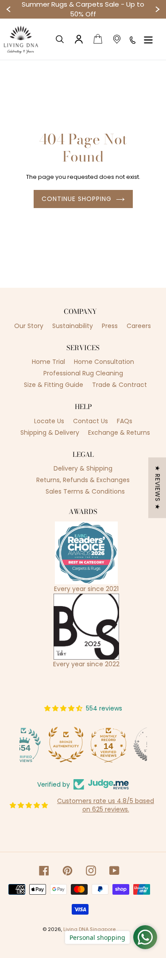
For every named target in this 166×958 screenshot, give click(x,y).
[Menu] (148, 39)
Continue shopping (77, 198)
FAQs (124, 421)
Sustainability (72, 325)
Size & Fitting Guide (53, 384)
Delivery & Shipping (83, 468)
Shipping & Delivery (49, 432)
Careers (139, 325)
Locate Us (49, 421)
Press (110, 325)
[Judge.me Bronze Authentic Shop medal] (40, 744)
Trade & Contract (119, 384)
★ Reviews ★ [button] (157, 487)
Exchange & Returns (119, 432)
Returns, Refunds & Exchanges (83, 479)
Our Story (28, 325)
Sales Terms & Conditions (85, 491)
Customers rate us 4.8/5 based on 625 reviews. (105, 805)
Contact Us (90, 421)
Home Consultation (104, 361)
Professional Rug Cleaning (83, 373)
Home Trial (48, 361)
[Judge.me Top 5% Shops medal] (125, 744)
